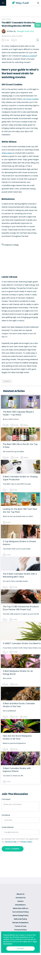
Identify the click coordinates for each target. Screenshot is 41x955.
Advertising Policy (20, 915)
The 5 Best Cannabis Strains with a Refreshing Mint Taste (20, 575)
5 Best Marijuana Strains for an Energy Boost (18, 672)
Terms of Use (10, 841)
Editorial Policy (20, 919)
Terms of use (20, 926)
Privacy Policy (26, 841)
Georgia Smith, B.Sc (25, 31)
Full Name (6, 815)
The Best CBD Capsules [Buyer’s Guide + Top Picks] (18, 413)
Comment (6, 799)
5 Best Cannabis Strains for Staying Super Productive (20, 478)
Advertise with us (20, 908)
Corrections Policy (20, 912)
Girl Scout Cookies (31, 99)
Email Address (8, 827)
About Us (20, 894)
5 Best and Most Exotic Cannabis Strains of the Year (19, 705)
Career (20, 901)
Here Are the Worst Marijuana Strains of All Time (17, 737)
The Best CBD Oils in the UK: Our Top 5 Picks (20, 445)
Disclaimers (20, 905)
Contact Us (20, 898)
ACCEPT (20, 948)
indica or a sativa (29, 56)
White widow (7, 153)
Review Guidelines (20, 923)
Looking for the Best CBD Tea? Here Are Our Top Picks (20, 510)
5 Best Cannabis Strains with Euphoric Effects (17, 770)
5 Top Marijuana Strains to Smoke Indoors (19, 543)
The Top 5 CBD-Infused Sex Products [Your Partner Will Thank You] (21, 608)
